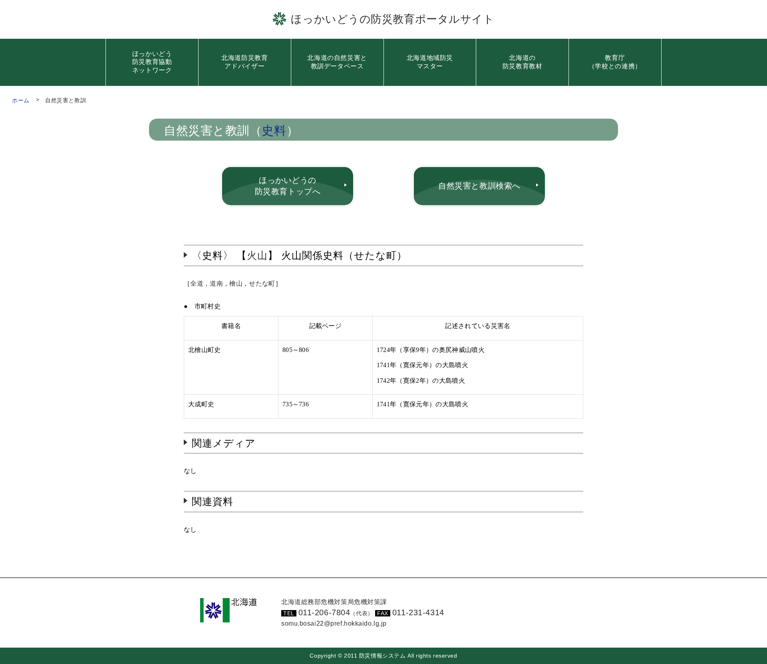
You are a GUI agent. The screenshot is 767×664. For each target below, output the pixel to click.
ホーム (21, 100)
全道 (196, 283)
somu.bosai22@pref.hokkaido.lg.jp (334, 623)
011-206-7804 (336, 612)
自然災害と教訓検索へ (479, 185)
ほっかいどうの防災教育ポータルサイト (392, 19)
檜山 (235, 283)
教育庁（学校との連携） (615, 62)
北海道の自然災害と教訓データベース (337, 62)
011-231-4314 (418, 612)
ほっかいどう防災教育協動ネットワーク (152, 62)
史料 (274, 131)
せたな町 (262, 283)
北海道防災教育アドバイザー (244, 62)
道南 (216, 283)
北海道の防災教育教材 (522, 62)
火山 (257, 255)
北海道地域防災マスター (430, 62)
